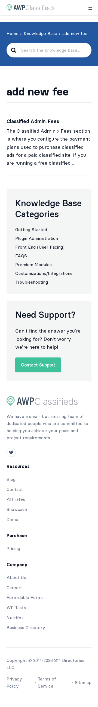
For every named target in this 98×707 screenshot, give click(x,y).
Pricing (13, 548)
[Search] (13, 50)
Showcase (17, 509)
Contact (15, 489)
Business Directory (26, 627)
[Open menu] (90, 7)
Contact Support (38, 365)
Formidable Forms (25, 597)
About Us (16, 577)
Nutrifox (15, 617)
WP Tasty (16, 607)
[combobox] (53, 50)
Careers (15, 587)
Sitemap (83, 682)
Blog (11, 479)
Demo (12, 519)
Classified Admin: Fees (33, 121)
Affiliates (16, 499)
